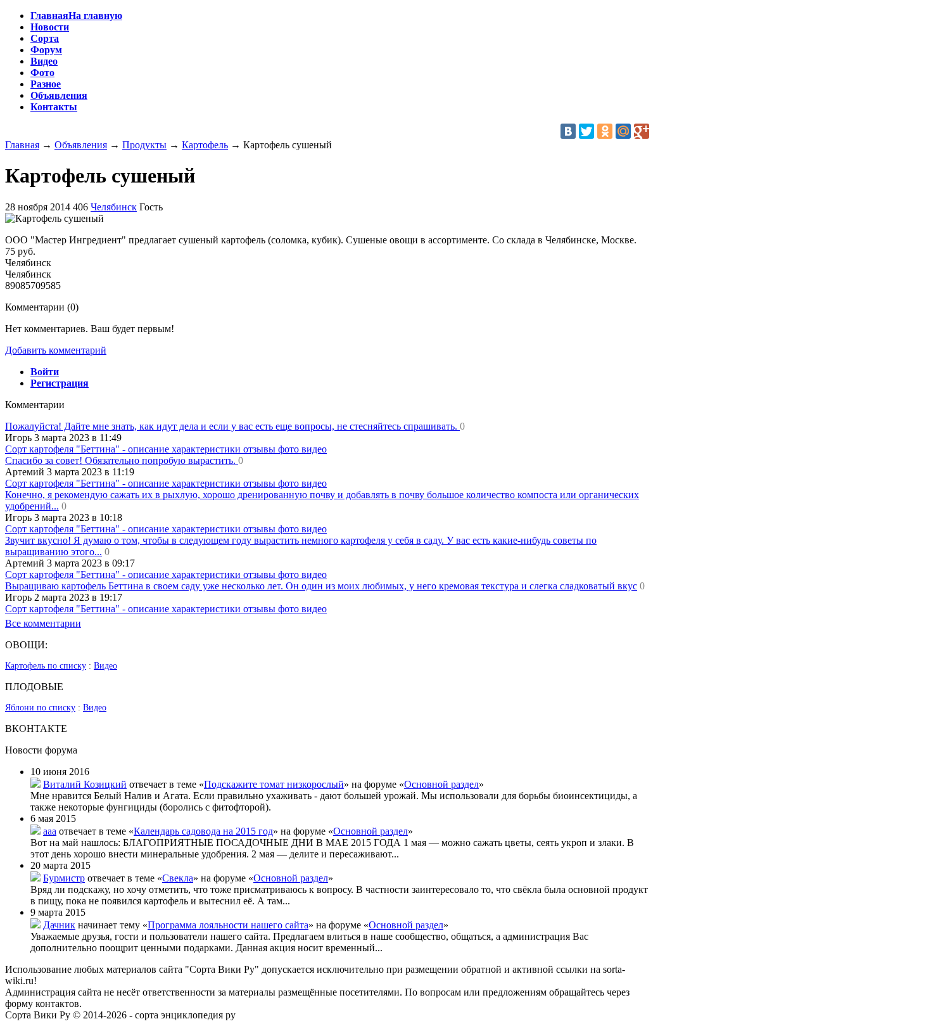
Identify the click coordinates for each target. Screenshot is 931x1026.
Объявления (80, 144)
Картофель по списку (45, 665)
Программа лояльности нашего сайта (228, 925)
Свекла (177, 878)
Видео (105, 665)
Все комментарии (43, 623)
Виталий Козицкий (85, 784)
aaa (49, 831)
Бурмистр (64, 878)
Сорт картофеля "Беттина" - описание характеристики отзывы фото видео (166, 449)
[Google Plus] (641, 131)
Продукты (144, 144)
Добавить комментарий (55, 350)
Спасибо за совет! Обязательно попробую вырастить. (121, 460)
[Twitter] (586, 131)
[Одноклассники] (604, 131)
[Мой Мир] (623, 131)
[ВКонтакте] (568, 131)
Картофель (205, 144)
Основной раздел (441, 784)
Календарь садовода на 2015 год (203, 831)
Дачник (59, 925)
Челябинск (114, 207)
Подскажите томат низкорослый (274, 784)
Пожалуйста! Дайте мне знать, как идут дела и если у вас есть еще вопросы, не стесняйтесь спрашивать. (232, 426)
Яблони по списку (40, 707)
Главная (22, 144)
